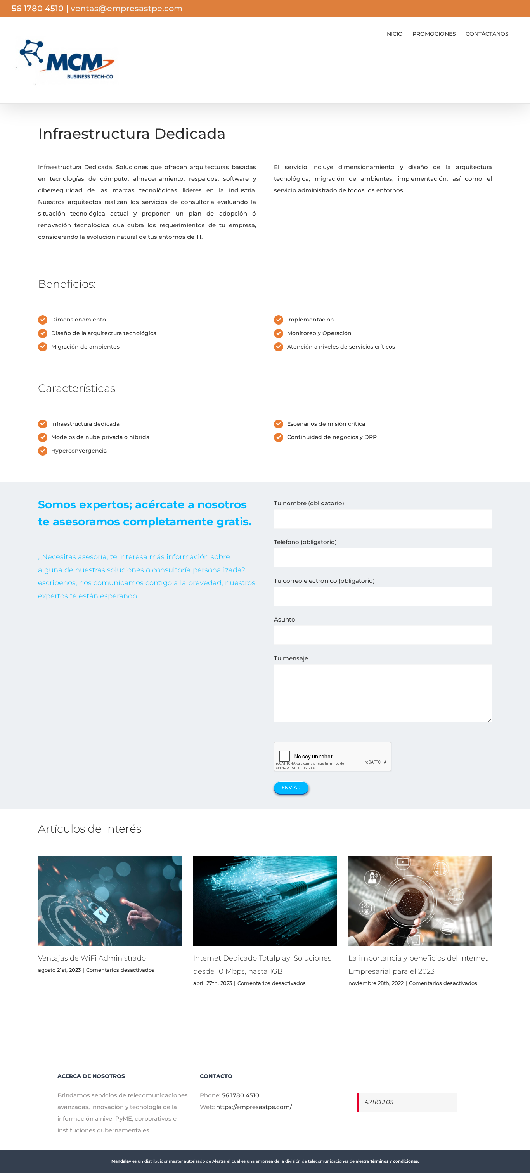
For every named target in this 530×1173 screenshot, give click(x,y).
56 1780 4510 (240, 1095)
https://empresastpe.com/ (254, 1107)
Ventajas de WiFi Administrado (92, 958)
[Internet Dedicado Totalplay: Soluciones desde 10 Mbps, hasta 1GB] (265, 901)
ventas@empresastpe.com (126, 8)
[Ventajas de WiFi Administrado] (110, 901)
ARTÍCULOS (379, 1102)
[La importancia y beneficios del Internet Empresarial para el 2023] (420, 901)
